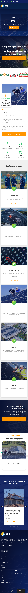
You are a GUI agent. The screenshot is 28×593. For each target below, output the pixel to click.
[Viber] (4, 551)
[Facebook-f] (2, 551)
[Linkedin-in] (7, 551)
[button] (1, 456)
